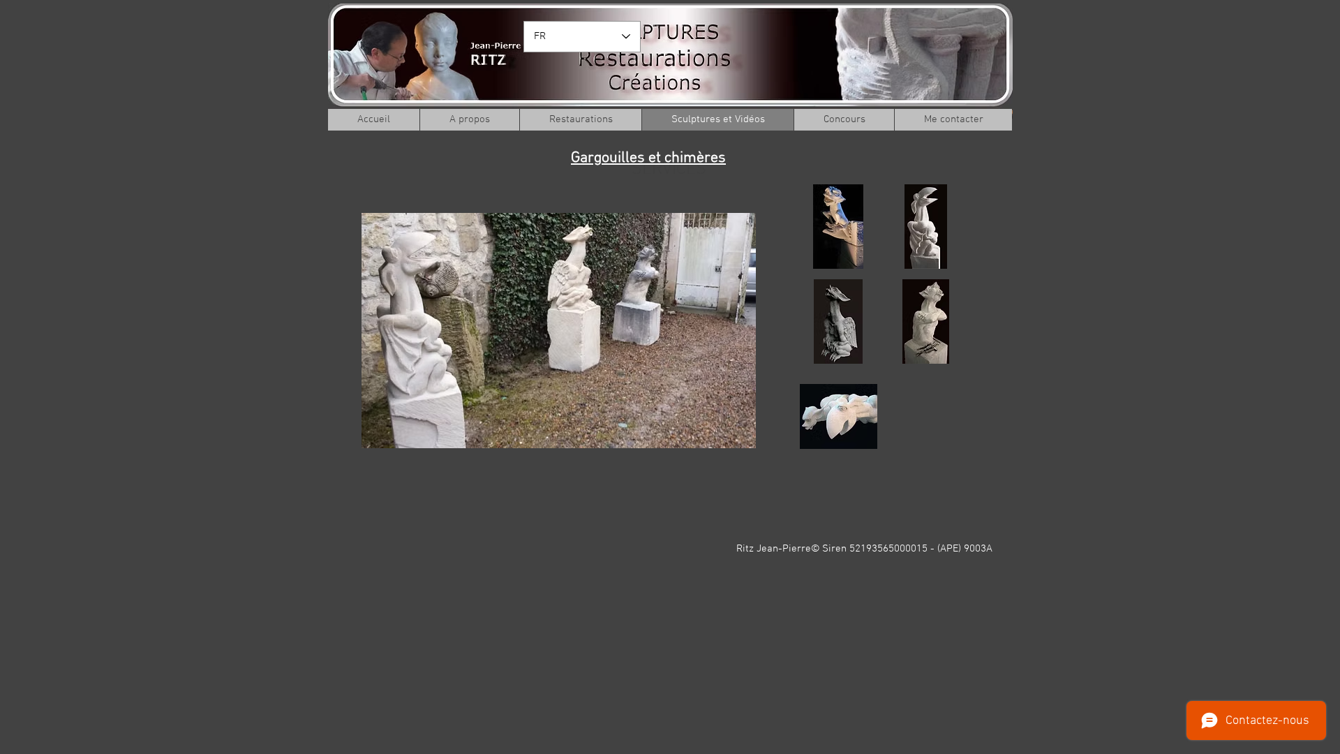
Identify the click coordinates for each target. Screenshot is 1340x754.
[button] (838, 226)
